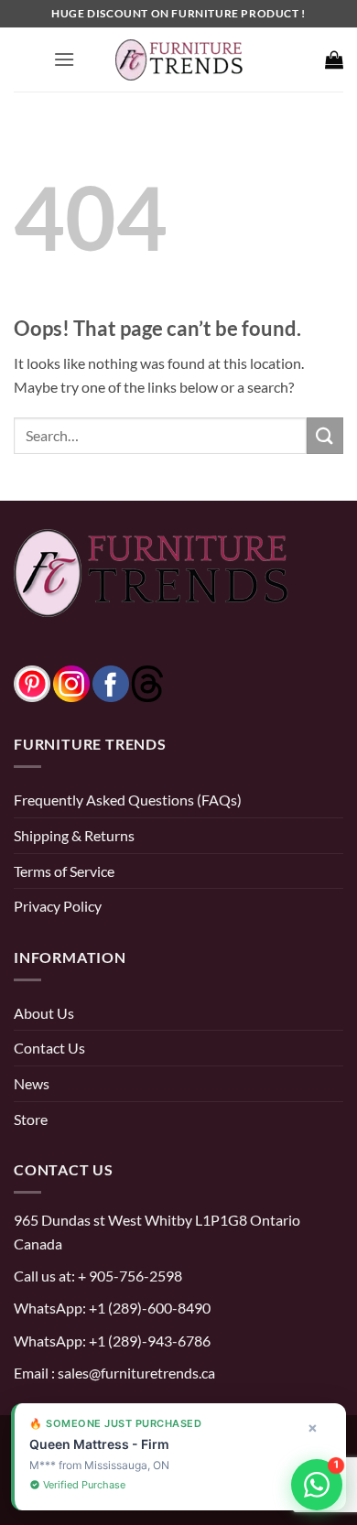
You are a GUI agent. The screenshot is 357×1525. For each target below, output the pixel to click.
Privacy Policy (58, 905)
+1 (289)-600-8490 (148, 1307)
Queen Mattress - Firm (99, 1444)
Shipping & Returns (74, 835)
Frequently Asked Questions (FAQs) (128, 799)
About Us (44, 1013)
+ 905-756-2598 (128, 1275)
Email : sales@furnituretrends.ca (114, 1372)
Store (31, 1119)
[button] (64, 59)
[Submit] (325, 435)
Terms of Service (64, 871)
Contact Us (49, 1047)
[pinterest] (32, 681)
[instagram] (71, 681)
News (31, 1083)
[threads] (129, 681)
